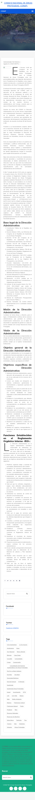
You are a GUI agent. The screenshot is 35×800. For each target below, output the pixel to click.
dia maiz (9, 674)
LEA (8, 695)
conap (9, 662)
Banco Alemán (21, 652)
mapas (22, 695)
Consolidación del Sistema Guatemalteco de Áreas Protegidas (17, 666)
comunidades (18, 659)
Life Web (14, 695)
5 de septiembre (12, 644)
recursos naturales (12, 713)
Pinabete (9, 710)
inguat (8, 692)
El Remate (21, 681)
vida (15, 724)
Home (8, 38)
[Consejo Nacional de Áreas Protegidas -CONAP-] (17, 4)
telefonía (18, 720)
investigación (16, 692)
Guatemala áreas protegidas (15, 688)
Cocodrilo (9, 659)
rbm (16, 710)
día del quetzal (11, 681)
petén (22, 706)
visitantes (22, 724)
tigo (25, 720)
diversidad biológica (12, 678)
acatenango (10, 648)
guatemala (10, 685)
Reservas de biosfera (13, 717)
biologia (9, 655)
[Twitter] (16, 788)
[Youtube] (24, 788)
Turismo (9, 724)
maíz (8, 699)
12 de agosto (23, 644)
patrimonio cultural (19, 702)
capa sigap (17, 655)
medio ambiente (16, 699)
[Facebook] (11, 788)
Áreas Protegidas (19, 727)
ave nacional (10, 652)
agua (17, 648)
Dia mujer (17, 674)
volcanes (9, 727)
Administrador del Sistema (11, 62)
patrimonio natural (12, 706)
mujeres (9, 702)
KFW (24, 692)
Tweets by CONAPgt (12, 628)
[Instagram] (20, 788)
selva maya (10, 720)
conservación (17, 662)
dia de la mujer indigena (14, 671)
